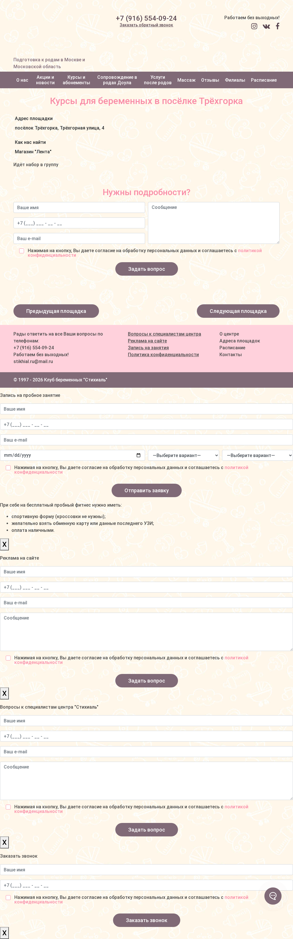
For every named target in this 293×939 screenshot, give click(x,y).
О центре (229, 334)
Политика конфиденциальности (163, 354)
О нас (22, 80)
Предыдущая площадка (56, 311)
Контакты (230, 354)
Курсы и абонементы (76, 80)
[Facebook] (278, 26)
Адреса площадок (239, 341)
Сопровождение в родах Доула (117, 80)
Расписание (264, 80)
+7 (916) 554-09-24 (146, 18)
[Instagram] (256, 26)
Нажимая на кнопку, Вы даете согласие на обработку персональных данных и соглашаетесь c (145, 253)
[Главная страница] (44, 28)
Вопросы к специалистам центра (164, 334)
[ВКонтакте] (268, 26)
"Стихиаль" (95, 380)
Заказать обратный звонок (146, 25)
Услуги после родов (158, 80)
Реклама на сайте (147, 341)
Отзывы (210, 80)
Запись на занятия (148, 347)
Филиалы (235, 80)
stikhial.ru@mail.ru (33, 361)
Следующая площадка (238, 311)
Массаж (186, 80)
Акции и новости (45, 80)
